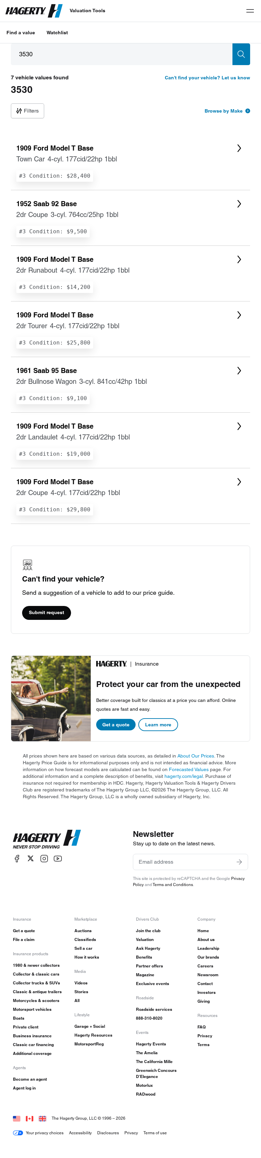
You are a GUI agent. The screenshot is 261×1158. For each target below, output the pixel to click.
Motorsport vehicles (32, 1009)
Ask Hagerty (148, 948)
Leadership (208, 948)
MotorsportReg (89, 1044)
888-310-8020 (149, 1018)
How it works (86, 957)
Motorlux (144, 1085)
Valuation (145, 939)
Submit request (46, 612)
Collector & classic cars (36, 974)
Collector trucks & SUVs (36, 983)
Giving (203, 1001)
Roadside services (154, 1009)
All (77, 1000)
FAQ (201, 1027)
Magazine (145, 975)
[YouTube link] (58, 858)
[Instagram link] (44, 858)
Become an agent (30, 1079)
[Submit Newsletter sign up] (239, 862)
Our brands (208, 957)
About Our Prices (195, 756)
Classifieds (85, 939)
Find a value (20, 32)
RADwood (145, 1094)
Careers (205, 966)
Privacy (204, 1036)
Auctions (83, 930)
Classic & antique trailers (37, 991)
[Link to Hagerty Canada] (29, 1118)
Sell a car (83, 948)
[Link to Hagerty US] (16, 1118)
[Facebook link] (17, 858)
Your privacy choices (45, 1133)
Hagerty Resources (93, 1035)
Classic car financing (33, 1044)
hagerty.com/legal (183, 776)
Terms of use (155, 1133)
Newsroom (208, 975)
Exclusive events (152, 983)
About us (206, 939)
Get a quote (115, 724)
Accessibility (80, 1133)
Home (203, 930)
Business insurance (32, 1036)
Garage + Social (89, 1026)
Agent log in (24, 1088)
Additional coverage (32, 1053)
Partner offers (149, 966)
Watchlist (57, 32)
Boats (18, 1018)
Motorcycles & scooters (36, 1000)
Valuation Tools (87, 10)
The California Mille (154, 1061)
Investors (206, 992)
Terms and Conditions (173, 884)
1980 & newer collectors (36, 965)
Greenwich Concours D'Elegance (156, 1073)
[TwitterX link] (30, 858)
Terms (203, 1044)
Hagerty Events (151, 1044)
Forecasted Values (189, 769)
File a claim (24, 939)
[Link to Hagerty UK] (42, 1118)
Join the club (148, 930)
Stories (81, 991)
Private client (25, 1027)
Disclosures (108, 1133)
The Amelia (147, 1053)
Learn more (158, 724)
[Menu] (250, 11)
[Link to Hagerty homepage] (47, 839)
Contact (205, 983)
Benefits (144, 957)
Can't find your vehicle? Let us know (207, 77)
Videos (81, 983)
